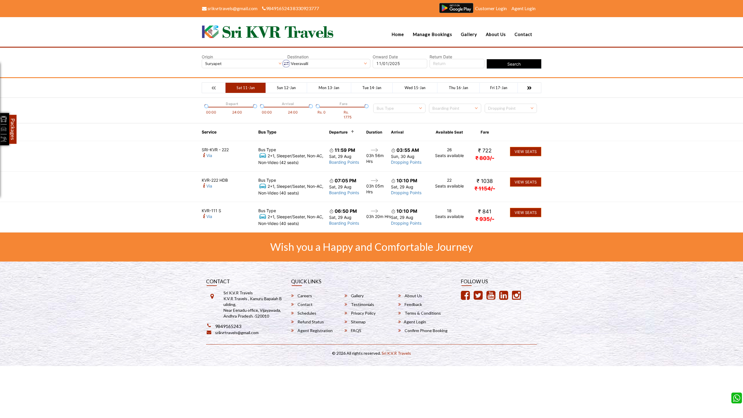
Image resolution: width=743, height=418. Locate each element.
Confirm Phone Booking (426, 330)
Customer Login (491, 8)
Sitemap (358, 321)
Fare (485, 132)
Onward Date (385, 57)
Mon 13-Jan (329, 87)
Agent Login (523, 8)
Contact (523, 34)
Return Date (441, 57)
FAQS (355, 330)
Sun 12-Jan (286, 87)
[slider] (205, 105)
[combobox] (399, 108)
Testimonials (362, 304)
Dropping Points (406, 162)
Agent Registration (315, 330)
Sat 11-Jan (246, 87)
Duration (374, 132)
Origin (207, 57)
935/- (484, 219)
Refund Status (310, 321)
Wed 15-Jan (415, 87)
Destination (298, 57)
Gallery (469, 34)
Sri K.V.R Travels (396, 353)
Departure (338, 132)
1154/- (485, 188)
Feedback (413, 304)
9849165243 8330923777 (292, 8)
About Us (496, 34)
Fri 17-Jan (498, 87)
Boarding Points (344, 162)
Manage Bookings (432, 34)
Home (398, 34)
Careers (304, 295)
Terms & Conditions (422, 313)
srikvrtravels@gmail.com (232, 8)
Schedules (306, 313)
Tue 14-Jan (371, 87)
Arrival (397, 132)
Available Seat (449, 132)
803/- (484, 158)
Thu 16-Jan (458, 87)
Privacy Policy (363, 313)
